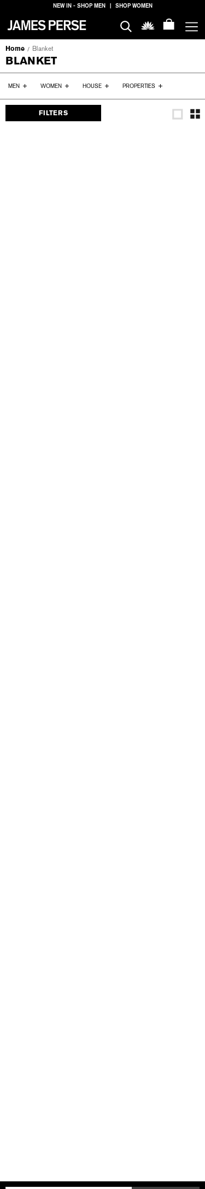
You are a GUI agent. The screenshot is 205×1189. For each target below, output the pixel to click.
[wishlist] (148, 24)
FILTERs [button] (53, 113)
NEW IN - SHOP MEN (79, 5)
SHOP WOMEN (134, 5)
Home (15, 48)
